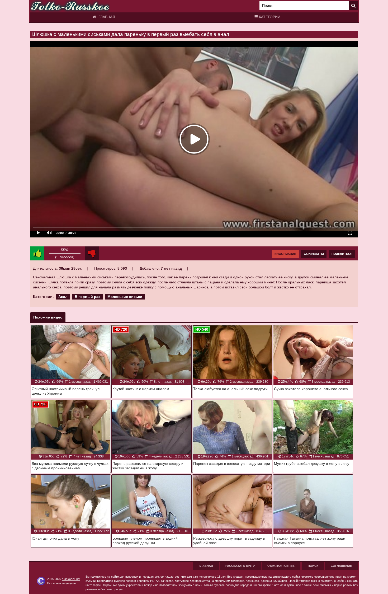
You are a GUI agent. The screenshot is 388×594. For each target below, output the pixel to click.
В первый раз (87, 296)
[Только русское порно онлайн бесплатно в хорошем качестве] (70, 6)
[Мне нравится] (37, 253)
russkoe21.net (71, 579)
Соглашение (341, 565)
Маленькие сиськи (124, 296)
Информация (285, 253)
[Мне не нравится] (92, 253)
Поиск (313, 565)
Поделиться (342, 253)
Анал (63, 296)
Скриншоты (314, 253)
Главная (106, 17)
